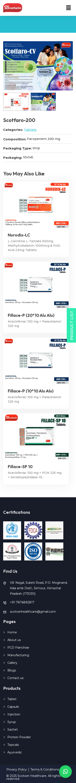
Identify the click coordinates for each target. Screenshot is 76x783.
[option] (38, 65)
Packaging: (12, 157)
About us (14, 640)
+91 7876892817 (22, 602)
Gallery (12, 663)
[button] (68, 7)
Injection (13, 714)
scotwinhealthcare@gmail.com (33, 612)
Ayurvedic (14, 752)
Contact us (15, 678)
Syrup (11, 722)
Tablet (11, 699)
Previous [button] (11, 66)
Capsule (13, 707)
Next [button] (64, 66)
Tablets (30, 130)
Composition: (14, 139)
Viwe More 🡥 (36, 204)
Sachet (12, 729)
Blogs (11, 670)
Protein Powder (19, 737)
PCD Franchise (18, 647)
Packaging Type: (17, 148)
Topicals (13, 745)
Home (12, 632)
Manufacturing (18, 655)
